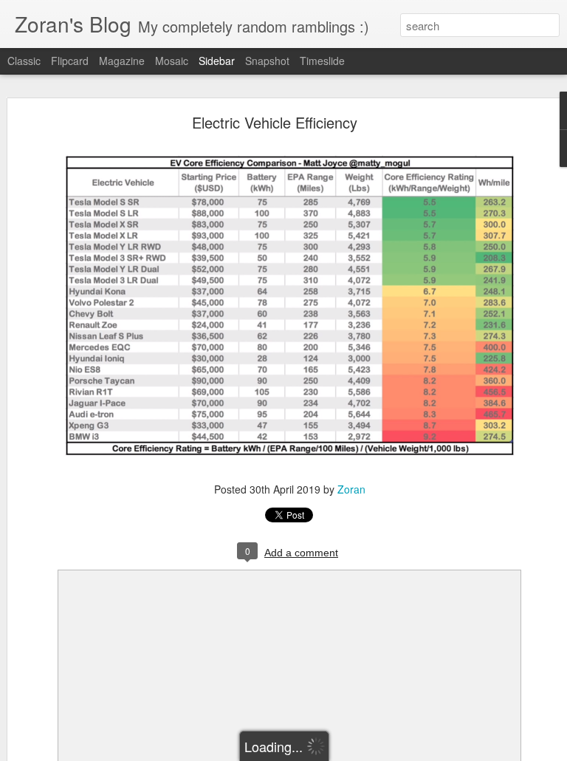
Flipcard (70, 60)
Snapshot (267, 60)
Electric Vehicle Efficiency (274, 122)
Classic (24, 60)
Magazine (122, 60)
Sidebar (217, 60)
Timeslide (322, 60)
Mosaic (171, 60)
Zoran (351, 489)
